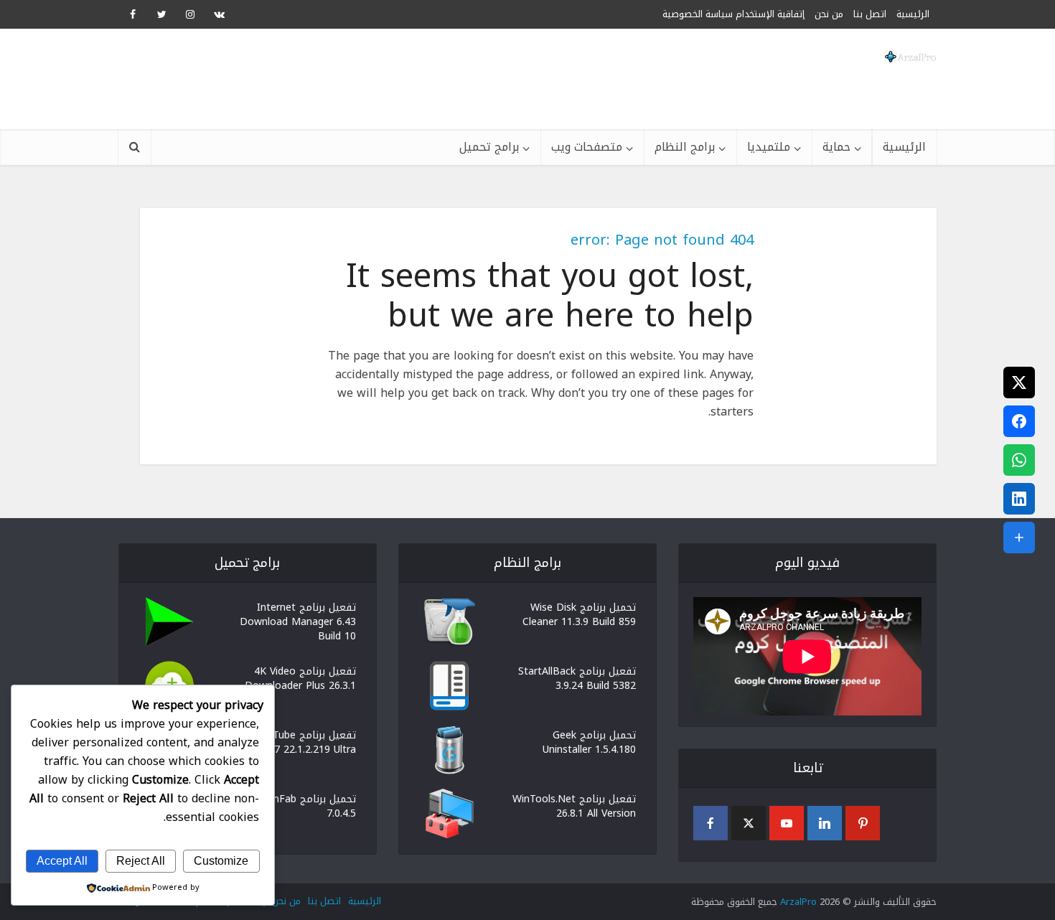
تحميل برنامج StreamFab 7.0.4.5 (300, 805)
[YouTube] (786, 823)
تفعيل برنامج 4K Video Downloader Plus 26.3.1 (300, 677)
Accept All (62, 861)
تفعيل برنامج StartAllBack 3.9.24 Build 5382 (577, 677)
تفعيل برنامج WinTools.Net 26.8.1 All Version (574, 805)
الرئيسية (904, 147)
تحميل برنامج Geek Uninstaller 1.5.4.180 (589, 741)
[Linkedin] (824, 823)
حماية (836, 147)
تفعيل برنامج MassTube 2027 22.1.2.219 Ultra (302, 741)
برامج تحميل (489, 147)
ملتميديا (768, 147)
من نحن (829, 14)
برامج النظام (685, 147)
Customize (221, 861)
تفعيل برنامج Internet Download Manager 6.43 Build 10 (298, 621)
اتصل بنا (869, 14)
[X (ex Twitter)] (748, 823)
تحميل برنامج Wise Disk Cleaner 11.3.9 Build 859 (579, 613)
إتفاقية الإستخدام (770, 14)
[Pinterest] (862, 823)
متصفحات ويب (586, 147)
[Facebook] (710, 823)
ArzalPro (798, 902)
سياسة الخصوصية (697, 14)
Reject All (140, 861)
